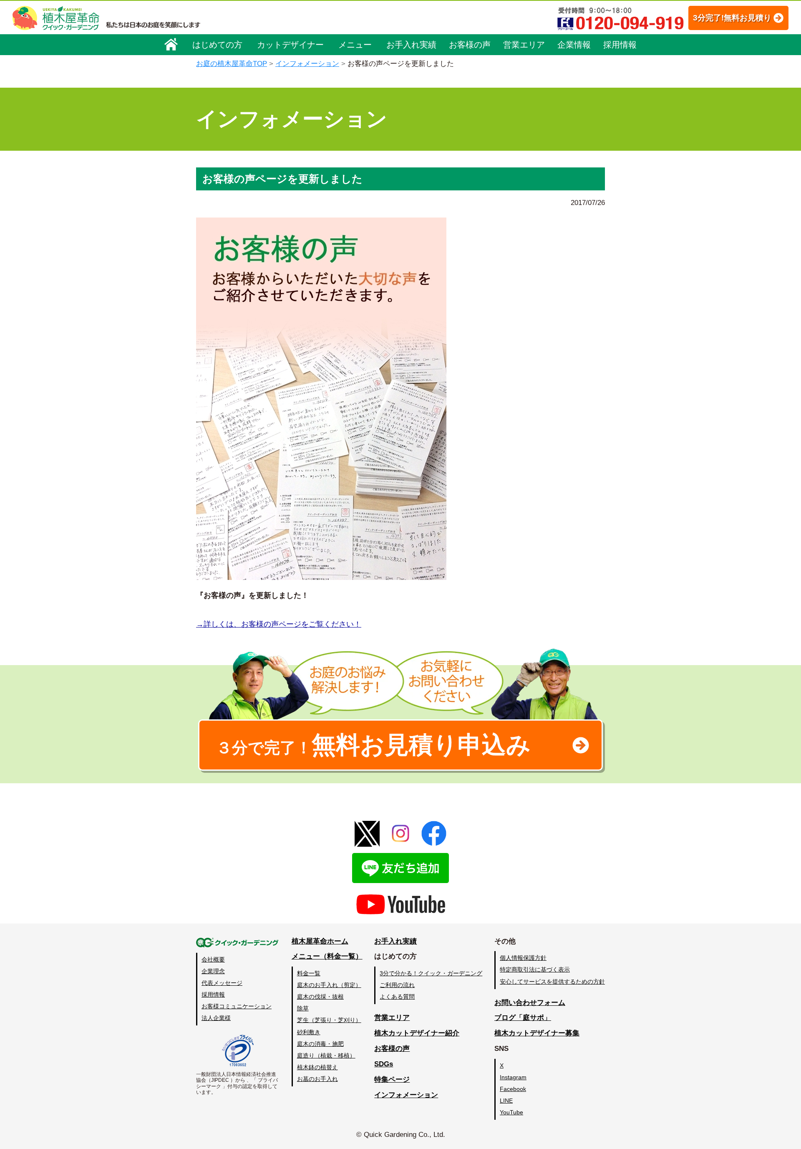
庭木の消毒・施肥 (320, 1043)
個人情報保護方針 (523, 957)
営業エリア (524, 44)
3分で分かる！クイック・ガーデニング (431, 973)
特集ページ (392, 1079)
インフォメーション (307, 64)
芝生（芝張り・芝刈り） (329, 1020)
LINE (506, 1100)
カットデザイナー (290, 44)
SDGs (383, 1064)
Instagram (513, 1077)
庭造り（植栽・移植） (326, 1055)
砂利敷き (308, 1032)
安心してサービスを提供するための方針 (552, 981)
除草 (303, 1008)
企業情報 (574, 44)
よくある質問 (397, 996)
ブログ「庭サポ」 (522, 1018)
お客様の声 (470, 44)
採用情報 (620, 44)
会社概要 (213, 959)
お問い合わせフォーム (529, 1003)
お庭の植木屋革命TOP (231, 64)
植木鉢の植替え (317, 1067)
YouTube (511, 1112)
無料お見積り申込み (373, 744)
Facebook (513, 1089)
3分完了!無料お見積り (732, 17)
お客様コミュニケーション (237, 1006)
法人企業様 (216, 1018)
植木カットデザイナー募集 (536, 1033)
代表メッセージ (222, 982)
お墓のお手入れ (317, 1079)
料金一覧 (308, 973)
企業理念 (213, 971)
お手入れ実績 (411, 44)
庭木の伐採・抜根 (320, 996)
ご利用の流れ (397, 985)
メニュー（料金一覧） (327, 956)
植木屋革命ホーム (320, 941)
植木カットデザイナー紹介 (416, 1033)
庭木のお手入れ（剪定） (329, 985)
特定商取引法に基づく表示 (535, 969)
